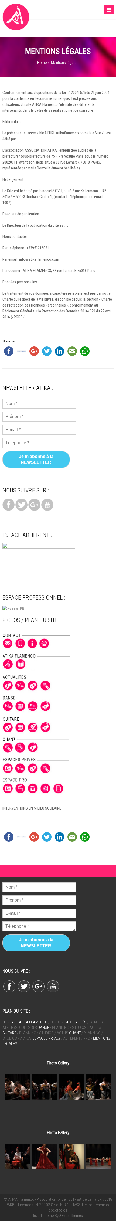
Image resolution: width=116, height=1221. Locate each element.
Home (42, 62)
